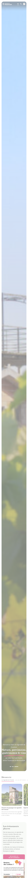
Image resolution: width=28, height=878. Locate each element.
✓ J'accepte (18, 874)
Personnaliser (7, 874)
